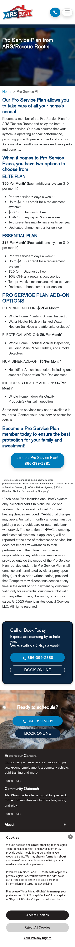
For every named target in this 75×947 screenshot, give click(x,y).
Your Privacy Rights (38, 938)
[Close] (70, 836)
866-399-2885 (40, 657)
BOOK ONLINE (37, 669)
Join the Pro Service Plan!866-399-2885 (37, 460)
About (9, 824)
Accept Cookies (37, 915)
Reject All (37, 927)
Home (6, 91)
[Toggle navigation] (67, 12)
